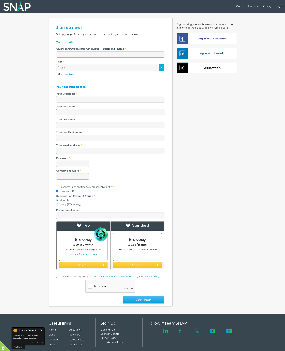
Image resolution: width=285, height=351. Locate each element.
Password (63, 158)
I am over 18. (67, 191)
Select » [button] (83, 265)
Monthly (64, 200)
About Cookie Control (15, 330)
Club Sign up (107, 329)
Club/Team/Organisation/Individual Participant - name (91, 48)
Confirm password (68, 170)
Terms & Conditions (104, 276)
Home (52, 329)
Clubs (239, 6)
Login (279, 6)
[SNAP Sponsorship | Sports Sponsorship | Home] (14, 6)
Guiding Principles (127, 276)
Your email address (69, 145)
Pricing (267, 6)
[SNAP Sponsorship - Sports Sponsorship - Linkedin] (165, 330)
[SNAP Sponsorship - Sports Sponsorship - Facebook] (180, 330)
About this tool (37, 343)
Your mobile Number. (70, 132)
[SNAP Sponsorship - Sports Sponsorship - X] (196, 330)
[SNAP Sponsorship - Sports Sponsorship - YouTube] (229, 330)
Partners (53, 339)
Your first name (66, 106)
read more (18, 347)
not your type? (68, 74)
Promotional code (67, 210)
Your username (66, 93)
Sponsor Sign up (109, 333)
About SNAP (76, 329)
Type (60, 61)
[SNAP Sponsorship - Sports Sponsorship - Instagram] (212, 330)
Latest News (76, 339)
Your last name (66, 119)
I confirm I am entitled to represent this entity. (87, 186)
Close (41, 330)
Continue (143, 300)
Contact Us (75, 344)
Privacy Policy (151, 276)
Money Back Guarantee (83, 254)
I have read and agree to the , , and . (110, 276)
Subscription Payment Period (75, 196)
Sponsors (252, 6)
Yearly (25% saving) (70, 204)
